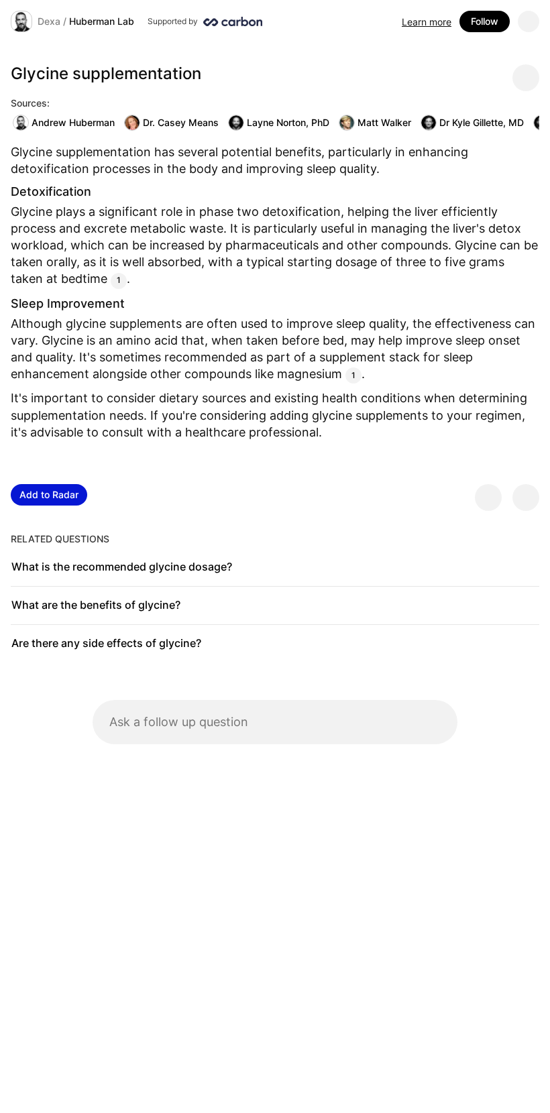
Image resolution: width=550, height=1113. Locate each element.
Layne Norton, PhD (288, 122)
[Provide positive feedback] (488, 497)
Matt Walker (384, 122)
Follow (484, 21)
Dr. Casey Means (181, 122)
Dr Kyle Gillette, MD (481, 122)
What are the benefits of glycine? (95, 604)
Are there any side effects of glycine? (106, 643)
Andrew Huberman (73, 122)
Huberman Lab (101, 21)
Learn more (426, 21)
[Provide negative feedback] (525, 497)
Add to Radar (48, 494)
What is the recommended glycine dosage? (121, 566)
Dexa (49, 21)
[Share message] (525, 77)
